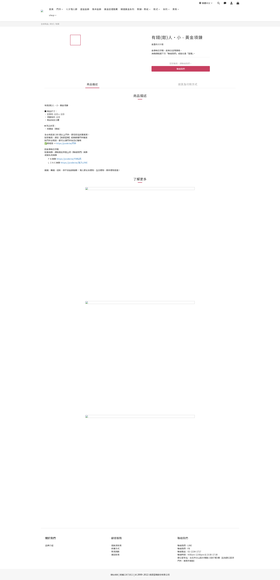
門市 (58, 9)
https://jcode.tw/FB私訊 (68, 158)
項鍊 (57, 23)
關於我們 (50, 538)
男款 (175, 9)
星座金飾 (84, 9)
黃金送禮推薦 (111, 9)
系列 (165, 9)
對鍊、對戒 (142, 9)
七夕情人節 (71, 9)
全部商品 (44, 23)
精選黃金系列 (127, 9)
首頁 (51, 9)
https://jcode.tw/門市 (66, 143)
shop (51, 15)
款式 (155, 9)
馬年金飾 (96, 9)
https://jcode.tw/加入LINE (74, 162)
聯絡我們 (181, 68)
